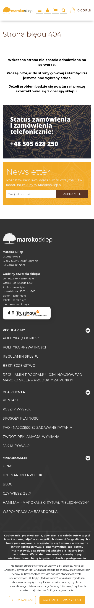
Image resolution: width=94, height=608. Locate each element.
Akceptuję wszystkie (62, 600)
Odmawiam (22, 600)
